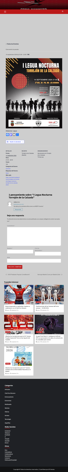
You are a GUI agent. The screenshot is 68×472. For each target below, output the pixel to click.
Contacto (7, 458)
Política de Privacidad (11, 460)
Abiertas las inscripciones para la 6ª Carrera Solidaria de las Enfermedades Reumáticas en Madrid (18, 369)
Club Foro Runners (10, 302)
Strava (6, 442)
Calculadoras (8, 452)
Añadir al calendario (15, 142)
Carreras (8, 168)
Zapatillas (7, 423)
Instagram (7, 430)
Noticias (38, 302)
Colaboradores (9, 454)
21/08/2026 (13, 342)
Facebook (7, 434)
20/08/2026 (13, 373)
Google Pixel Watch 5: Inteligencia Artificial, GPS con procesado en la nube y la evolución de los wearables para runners (49, 338)
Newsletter (8, 456)
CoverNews (42, 469)
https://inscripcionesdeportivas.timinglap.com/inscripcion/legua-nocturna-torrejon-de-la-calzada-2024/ (13, 181)
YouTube (7, 440)
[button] (5, 11)
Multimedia (8, 404)
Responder (18, 209)
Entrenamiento (9, 397)
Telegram (7, 432)
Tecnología (39, 332)
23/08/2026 (44, 310)
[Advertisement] (34, 26)
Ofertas (7, 411)
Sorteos (7, 415)
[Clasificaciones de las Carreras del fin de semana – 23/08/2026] (49, 294)
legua (7, 173)
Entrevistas (8, 400)
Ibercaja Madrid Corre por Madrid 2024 (49, 274)
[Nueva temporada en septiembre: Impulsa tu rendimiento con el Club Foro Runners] (18, 294)
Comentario (11, 225)
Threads (7, 438)
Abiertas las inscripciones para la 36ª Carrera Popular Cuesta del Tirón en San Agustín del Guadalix (18, 338)
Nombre (10, 248)
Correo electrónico (38, 249)
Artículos (7, 389)
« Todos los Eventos (12, 44)
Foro (6, 450)
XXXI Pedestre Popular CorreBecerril (18, 274)
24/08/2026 (13, 310)
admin (8, 310)
